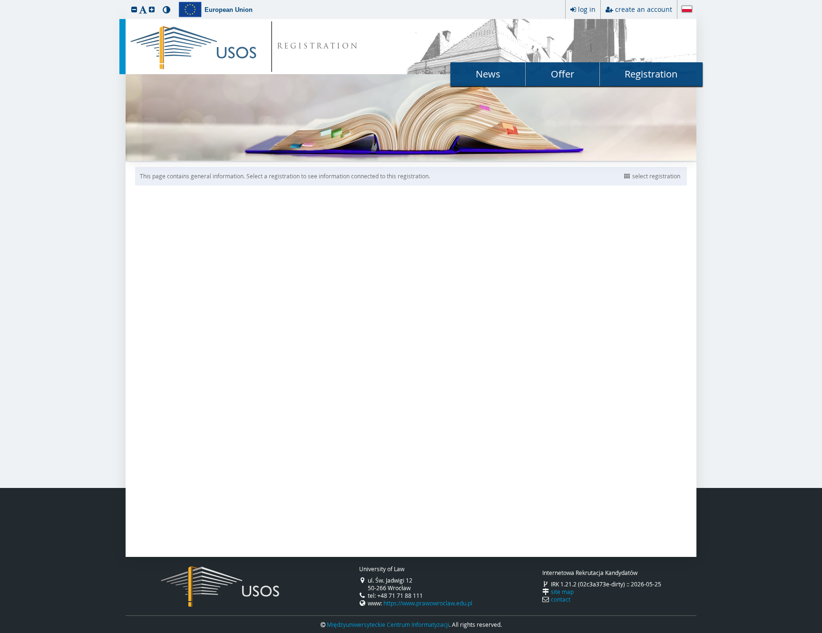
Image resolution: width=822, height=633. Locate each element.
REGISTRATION (318, 46)
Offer (562, 74)
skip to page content (2, 2)
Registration (651, 74)
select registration (656, 176)
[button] (134, 9)
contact (560, 599)
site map (562, 591)
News (488, 74)
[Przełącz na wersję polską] (687, 10)
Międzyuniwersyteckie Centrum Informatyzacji (388, 624)
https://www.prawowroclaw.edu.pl (427, 603)
